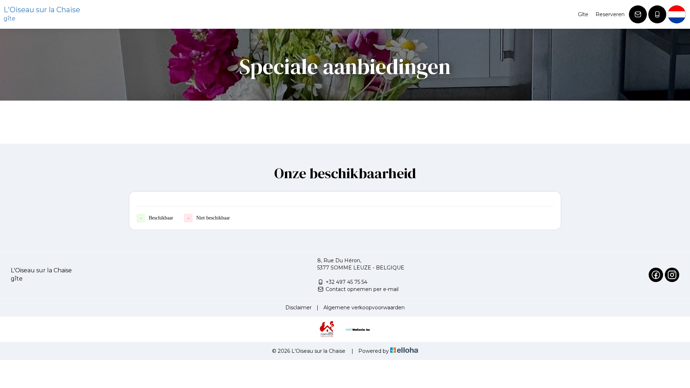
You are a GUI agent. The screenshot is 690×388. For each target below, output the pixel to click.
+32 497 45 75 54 (346, 282)
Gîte (583, 14)
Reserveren (610, 14)
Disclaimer (298, 307)
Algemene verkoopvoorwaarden (364, 307)
